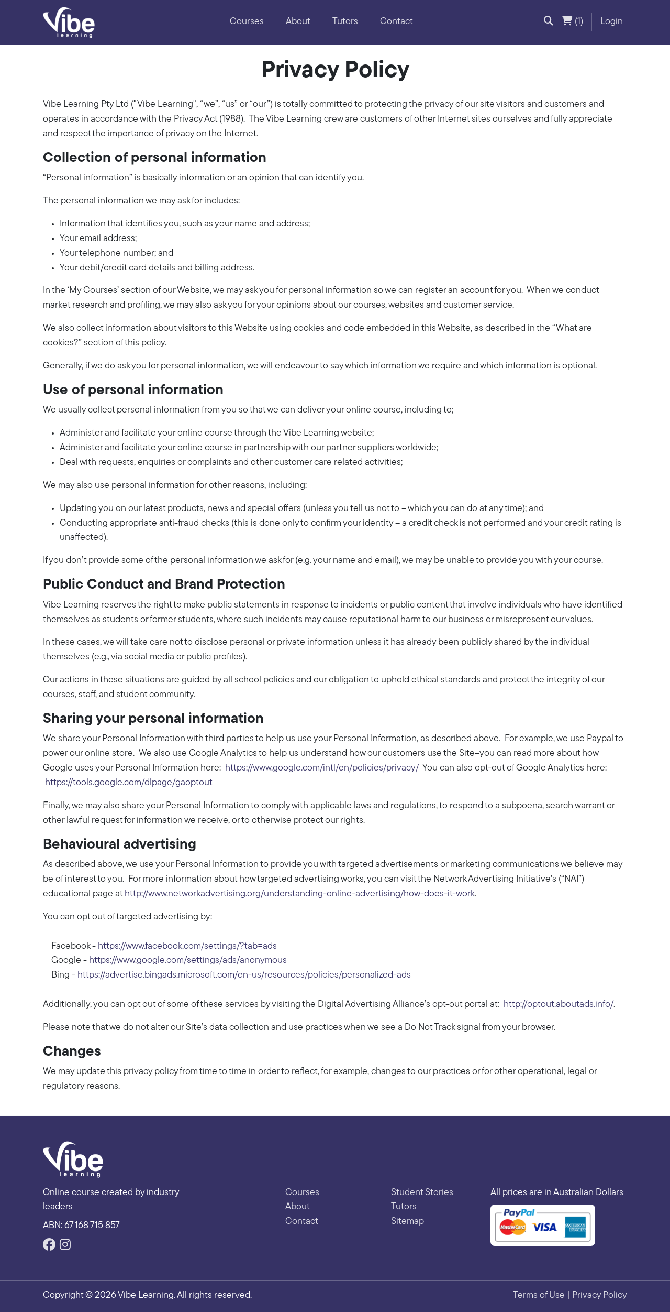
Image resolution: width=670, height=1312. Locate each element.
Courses (247, 22)
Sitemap (407, 1222)
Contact (396, 22)
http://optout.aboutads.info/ (558, 1005)
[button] (548, 22)
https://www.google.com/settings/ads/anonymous (188, 961)
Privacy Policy (599, 1295)
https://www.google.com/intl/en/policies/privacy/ (322, 768)
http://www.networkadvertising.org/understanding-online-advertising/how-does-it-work (300, 894)
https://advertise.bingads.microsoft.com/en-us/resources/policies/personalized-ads (244, 975)
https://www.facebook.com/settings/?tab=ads (187, 946)
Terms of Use (539, 1295)
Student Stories (422, 1193)
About (298, 22)
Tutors (345, 22)
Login (611, 22)
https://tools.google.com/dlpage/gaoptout (129, 783)
